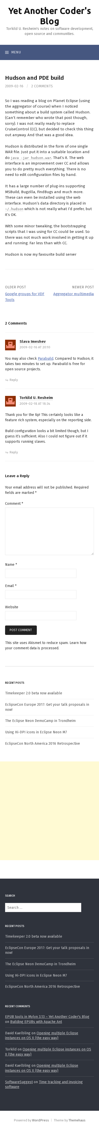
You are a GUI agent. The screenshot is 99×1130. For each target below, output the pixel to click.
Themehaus (77, 1120)
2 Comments (42, 86)
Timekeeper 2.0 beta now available (33, 693)
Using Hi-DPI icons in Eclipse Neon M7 (36, 732)
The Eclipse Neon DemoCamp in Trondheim (40, 721)
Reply (13, 380)
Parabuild (45, 358)
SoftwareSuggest (19, 1082)
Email (10, 586)
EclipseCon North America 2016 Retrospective (42, 743)
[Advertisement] (49, 810)
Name (11, 564)
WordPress (40, 1120)
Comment (14, 503)
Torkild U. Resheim (36, 397)
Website (11, 607)
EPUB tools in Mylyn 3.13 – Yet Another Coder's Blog (47, 1017)
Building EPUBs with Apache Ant (36, 1022)
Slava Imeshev (33, 341)
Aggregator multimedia (73, 294)
